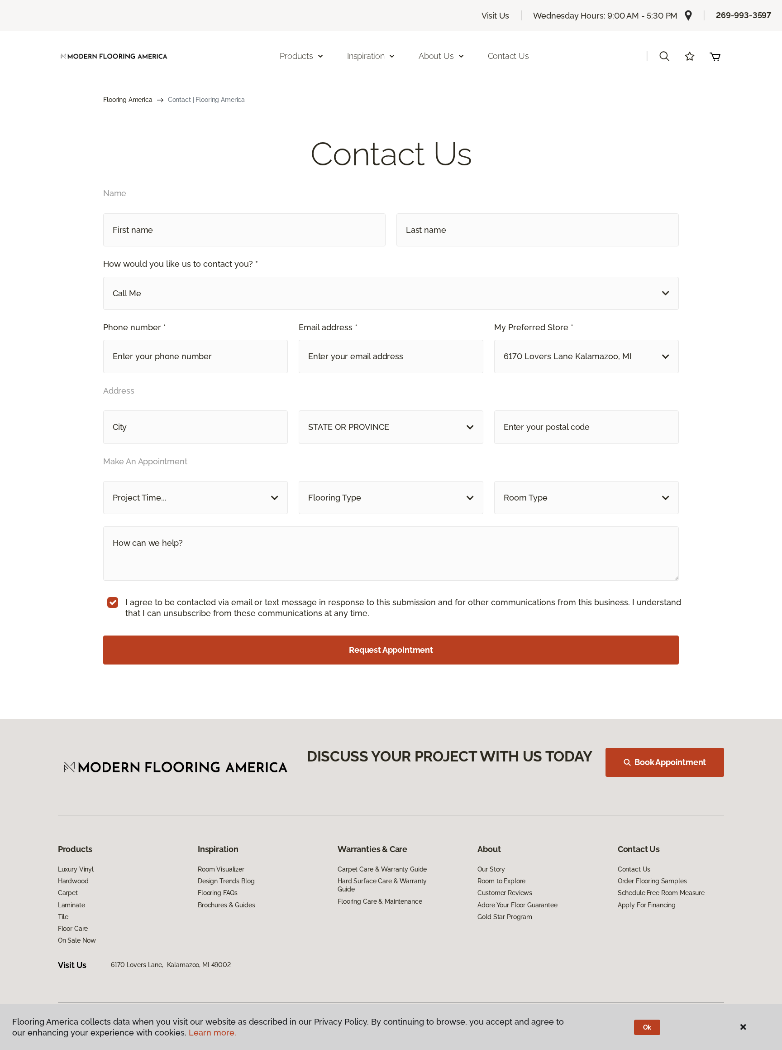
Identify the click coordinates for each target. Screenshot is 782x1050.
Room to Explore (501, 881)
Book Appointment (670, 762)
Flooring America (128, 99)
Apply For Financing (647, 905)
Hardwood (73, 881)
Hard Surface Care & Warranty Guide (382, 885)
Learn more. (212, 1032)
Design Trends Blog (226, 881)
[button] (664, 56)
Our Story (491, 869)
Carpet (68, 892)
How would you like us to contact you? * (180, 264)
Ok (647, 1027)
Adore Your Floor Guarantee (517, 905)
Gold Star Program (504, 916)
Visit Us (496, 15)
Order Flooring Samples (652, 881)
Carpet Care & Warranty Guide (382, 869)
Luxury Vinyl (76, 869)
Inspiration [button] (366, 56)
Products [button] (296, 56)
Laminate (71, 905)
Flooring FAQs (218, 892)
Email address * (328, 327)
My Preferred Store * (533, 327)
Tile (63, 916)
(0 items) (715, 56)
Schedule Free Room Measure (661, 892)
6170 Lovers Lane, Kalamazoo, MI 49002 (171, 964)
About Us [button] (436, 56)
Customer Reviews (504, 892)
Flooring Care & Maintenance (380, 901)
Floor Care (73, 928)
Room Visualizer (221, 869)
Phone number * (134, 327)
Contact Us (508, 56)
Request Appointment (391, 650)
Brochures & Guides (226, 905)
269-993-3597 (743, 15)
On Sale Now (77, 940)
